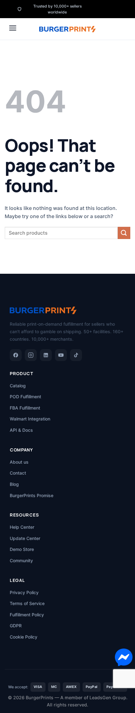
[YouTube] (61, 355)
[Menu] (13, 28)
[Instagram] (31, 355)
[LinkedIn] (46, 355)
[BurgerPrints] (67, 29)
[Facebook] (16, 355)
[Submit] (124, 233)
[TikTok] (76, 355)
